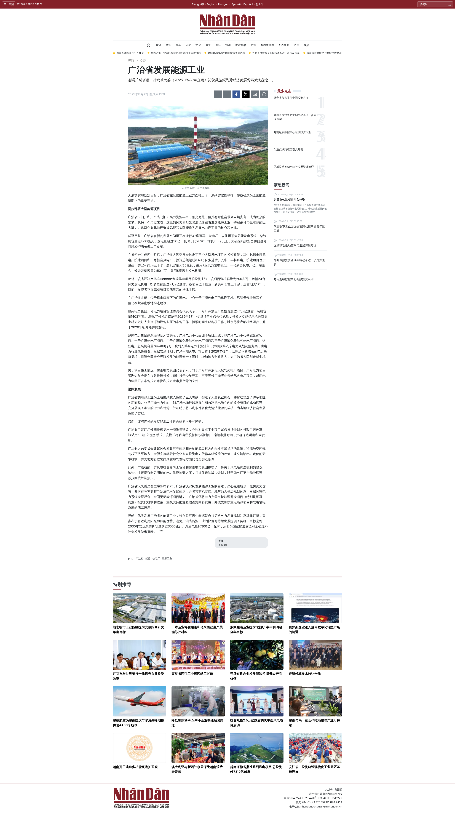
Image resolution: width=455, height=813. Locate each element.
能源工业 (167, 558)
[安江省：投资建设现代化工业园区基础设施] (315, 748)
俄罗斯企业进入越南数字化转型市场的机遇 (314, 629)
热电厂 (156, 558)
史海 (253, 45)
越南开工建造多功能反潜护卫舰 (135, 767)
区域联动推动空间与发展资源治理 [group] (226, 53)
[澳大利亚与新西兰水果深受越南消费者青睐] (198, 748)
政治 (158, 45)
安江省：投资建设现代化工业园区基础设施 (314, 769)
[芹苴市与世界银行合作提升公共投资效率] (139, 655)
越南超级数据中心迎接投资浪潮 (292, 132)
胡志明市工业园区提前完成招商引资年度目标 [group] (176, 53)
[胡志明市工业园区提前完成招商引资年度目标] (139, 608)
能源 (147, 558)
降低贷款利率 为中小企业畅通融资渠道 (197, 722)
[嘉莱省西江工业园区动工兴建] (198, 655)
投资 (143, 60)
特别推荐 (122, 584)
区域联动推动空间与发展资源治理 (294, 167)
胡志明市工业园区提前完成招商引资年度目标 (299, 228)
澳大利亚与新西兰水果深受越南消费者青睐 (197, 769)
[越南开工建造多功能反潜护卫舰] (139, 748)
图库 (296, 45)
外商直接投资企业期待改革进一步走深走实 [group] (275, 53)
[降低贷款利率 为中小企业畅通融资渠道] (198, 701)
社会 (178, 45)
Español (248, 4)
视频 (306, 45)
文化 (198, 45)
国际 (218, 45)
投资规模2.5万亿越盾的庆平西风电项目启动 (256, 722)
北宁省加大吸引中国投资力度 (291, 98)
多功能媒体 (267, 45)
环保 (188, 45)
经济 (168, 45)
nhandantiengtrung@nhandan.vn (321, 806)
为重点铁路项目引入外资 (288, 149)
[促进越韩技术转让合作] (315, 655)
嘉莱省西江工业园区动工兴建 (192, 673)
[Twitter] (246, 94)
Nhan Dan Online (227, 24)
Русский (236, 4)
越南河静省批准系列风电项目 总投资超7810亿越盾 (256, 769)
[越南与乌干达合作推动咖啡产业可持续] (315, 701)
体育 (208, 45)
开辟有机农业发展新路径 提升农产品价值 (256, 676)
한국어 (259, 4)
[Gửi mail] (255, 94)
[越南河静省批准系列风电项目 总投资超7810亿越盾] (256, 748)
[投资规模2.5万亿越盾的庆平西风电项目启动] (256, 701)
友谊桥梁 (240, 45)
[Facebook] (236, 94)
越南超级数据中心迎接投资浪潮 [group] (324, 53)
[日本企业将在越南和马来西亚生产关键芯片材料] (198, 608)
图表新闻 (284, 45)
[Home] (148, 45)
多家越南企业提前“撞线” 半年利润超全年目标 (256, 629)
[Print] (264, 94)
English (211, 4)
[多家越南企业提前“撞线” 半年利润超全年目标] (256, 608)
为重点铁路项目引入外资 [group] (130, 53)
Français (223, 4)
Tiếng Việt (198, 4)
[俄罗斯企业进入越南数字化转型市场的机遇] (315, 608)
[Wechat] (227, 94)
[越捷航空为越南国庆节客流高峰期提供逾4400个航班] (139, 701)
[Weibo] (218, 94)
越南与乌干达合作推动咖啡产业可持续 (314, 722)
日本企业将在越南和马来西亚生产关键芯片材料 (197, 629)
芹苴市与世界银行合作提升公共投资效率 (138, 676)
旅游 (228, 45)
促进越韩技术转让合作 (305, 673)
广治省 (139, 558)
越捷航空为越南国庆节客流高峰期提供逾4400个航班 (138, 722)
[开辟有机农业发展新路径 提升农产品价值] (256, 655)
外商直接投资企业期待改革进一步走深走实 (295, 117)
